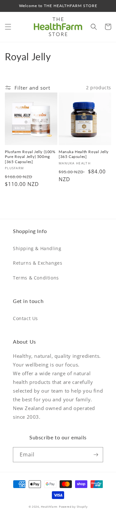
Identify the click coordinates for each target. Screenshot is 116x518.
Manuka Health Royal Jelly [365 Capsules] (84, 154)
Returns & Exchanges (37, 263)
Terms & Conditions (36, 278)
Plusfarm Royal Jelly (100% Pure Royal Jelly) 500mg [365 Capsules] (30, 156)
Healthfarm (49, 506)
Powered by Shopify (73, 506)
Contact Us (25, 318)
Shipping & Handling (37, 248)
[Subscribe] (96, 454)
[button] (8, 27)
